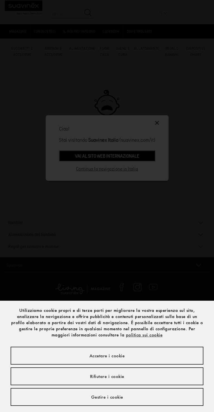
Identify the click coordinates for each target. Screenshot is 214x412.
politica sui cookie (144, 335)
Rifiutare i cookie (107, 376)
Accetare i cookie (107, 355)
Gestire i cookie (107, 397)
